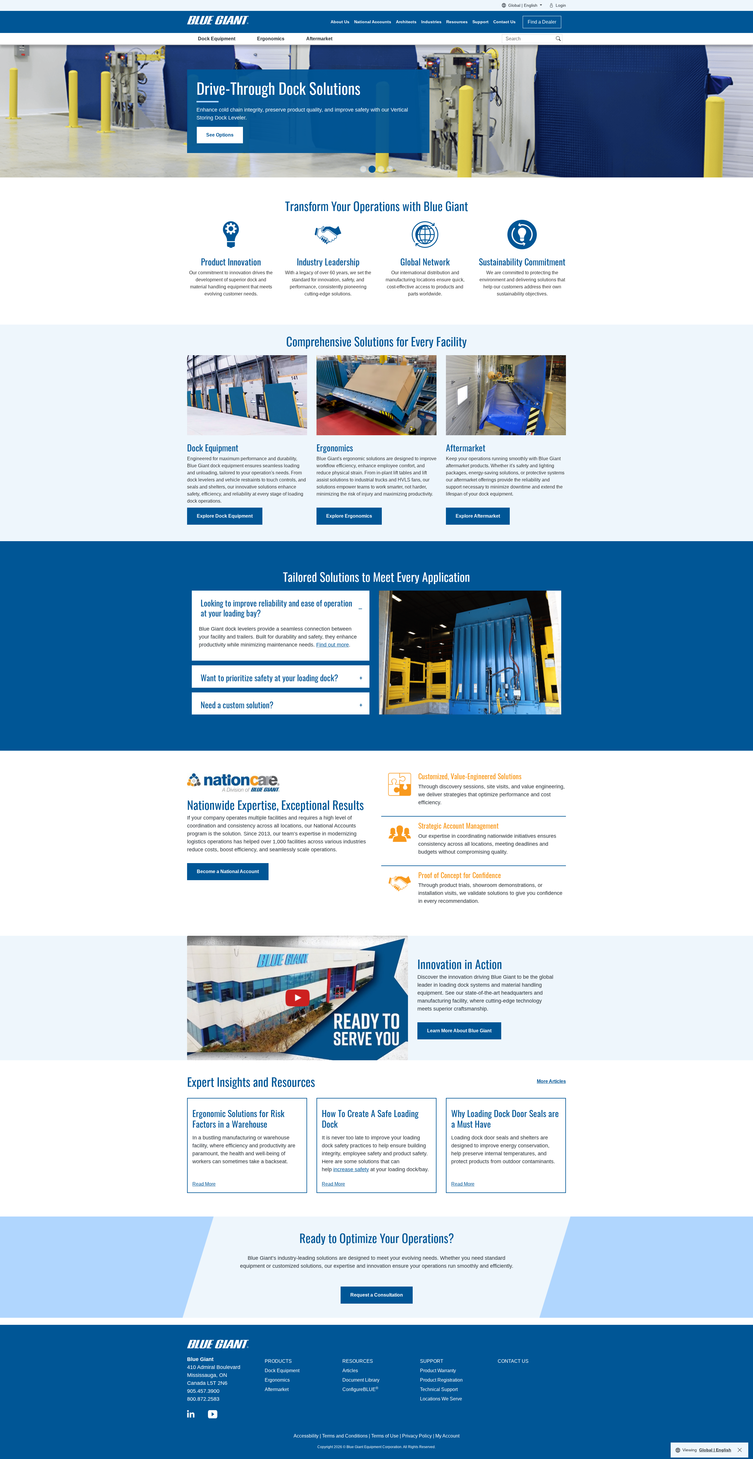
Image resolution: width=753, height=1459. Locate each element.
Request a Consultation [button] (376, 1294)
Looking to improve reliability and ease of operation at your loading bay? (276, 608)
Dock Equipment (216, 38)
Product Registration (441, 1379)
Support (480, 21)
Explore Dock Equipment (225, 516)
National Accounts (372, 21)
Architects (406, 21)
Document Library (360, 1379)
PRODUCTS (278, 1361)
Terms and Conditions (345, 1435)
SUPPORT (431, 1361)
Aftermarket (319, 38)
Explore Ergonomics (349, 516)
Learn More (218, 144)
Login (561, 5)
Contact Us (504, 21)
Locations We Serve (441, 1398)
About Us (340, 21)
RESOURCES (357, 1361)
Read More (204, 1184)
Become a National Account (228, 871)
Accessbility (307, 1435)
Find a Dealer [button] (542, 21)
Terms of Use (385, 1435)
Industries (431, 21)
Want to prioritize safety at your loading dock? (269, 677)
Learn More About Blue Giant (459, 1030)
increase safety (351, 1169)
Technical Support (439, 1389)
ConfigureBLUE (360, 1389)
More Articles (551, 1081)
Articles (350, 1370)
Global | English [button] (523, 5)
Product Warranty (438, 1370)
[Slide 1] (363, 169)
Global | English (715, 1450)
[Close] (740, 1450)
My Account (447, 1435)
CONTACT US (513, 1361)
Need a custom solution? (237, 704)
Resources (457, 21)
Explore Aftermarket (478, 516)
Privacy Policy (417, 1435)
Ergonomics (270, 38)
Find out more (332, 645)
